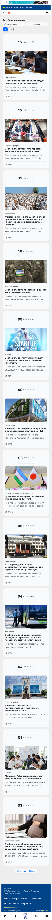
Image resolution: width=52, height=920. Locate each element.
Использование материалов (17, 903)
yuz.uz (45, 911)
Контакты (25, 898)
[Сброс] (11, 29)
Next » (32, 871)
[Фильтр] (5, 29)
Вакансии (36, 898)
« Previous (21, 871)
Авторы (15, 898)
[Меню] (47, 12)
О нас (7, 898)
